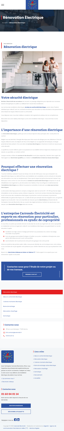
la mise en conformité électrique (35, 107)
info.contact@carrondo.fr (14, 332)
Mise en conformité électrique (12, 297)
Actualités (37, 378)
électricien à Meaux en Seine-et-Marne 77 (21, 252)
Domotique (6, 316)
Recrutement (38, 375)
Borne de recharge (9, 306)
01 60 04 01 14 (10, 336)
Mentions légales (34, 428)
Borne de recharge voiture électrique (45, 365)
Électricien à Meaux (8, 382)
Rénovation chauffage (10, 311)
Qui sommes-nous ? (8, 378)
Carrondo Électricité (19, 426)
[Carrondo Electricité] (32, 5)
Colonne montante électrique (12, 301)
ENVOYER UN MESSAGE (16, 405)
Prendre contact (31, 274)
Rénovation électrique (10, 292)
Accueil (4, 23)
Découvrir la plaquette (16, 411)
